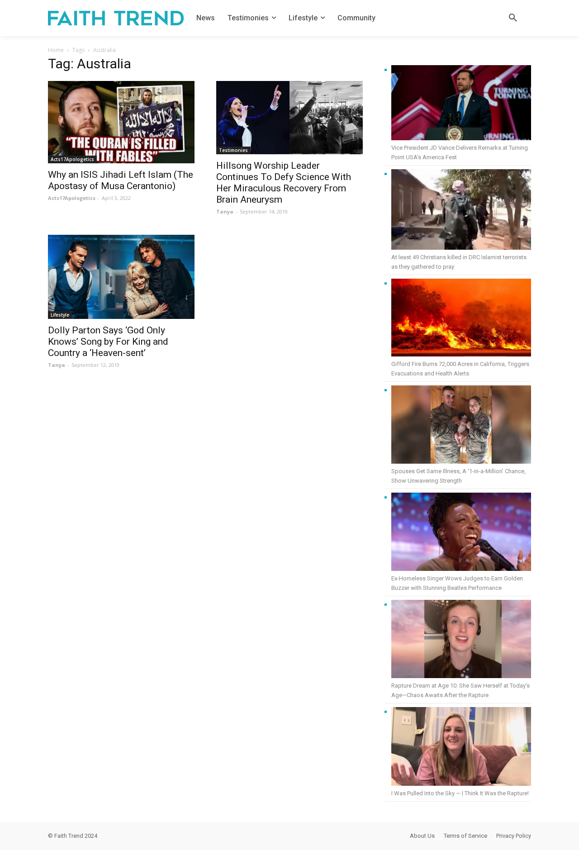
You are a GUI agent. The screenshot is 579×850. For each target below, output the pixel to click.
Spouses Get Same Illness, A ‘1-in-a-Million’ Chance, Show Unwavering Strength (458, 476)
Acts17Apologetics (72, 159)
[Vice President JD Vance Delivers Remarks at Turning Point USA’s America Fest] (461, 104)
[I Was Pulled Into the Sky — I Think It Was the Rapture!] (461, 747)
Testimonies (233, 150)
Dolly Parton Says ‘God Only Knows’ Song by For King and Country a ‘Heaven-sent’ (108, 341)
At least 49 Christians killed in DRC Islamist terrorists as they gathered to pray (459, 262)
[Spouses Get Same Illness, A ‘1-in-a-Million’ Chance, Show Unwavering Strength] (461, 425)
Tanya (224, 211)
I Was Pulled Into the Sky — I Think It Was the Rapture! (460, 793)
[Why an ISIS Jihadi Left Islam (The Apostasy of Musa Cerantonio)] (121, 122)
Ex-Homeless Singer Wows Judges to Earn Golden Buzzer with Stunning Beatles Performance (457, 583)
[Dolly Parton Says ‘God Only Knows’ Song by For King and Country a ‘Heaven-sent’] (121, 277)
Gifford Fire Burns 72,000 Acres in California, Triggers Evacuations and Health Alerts (460, 369)
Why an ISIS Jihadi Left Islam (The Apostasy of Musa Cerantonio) (120, 180)
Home (56, 50)
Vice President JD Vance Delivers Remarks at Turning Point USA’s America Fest (459, 152)
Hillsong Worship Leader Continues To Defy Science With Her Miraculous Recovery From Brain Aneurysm (283, 182)
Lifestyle (60, 315)
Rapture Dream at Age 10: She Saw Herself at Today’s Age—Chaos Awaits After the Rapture (460, 690)
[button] (513, 18)
